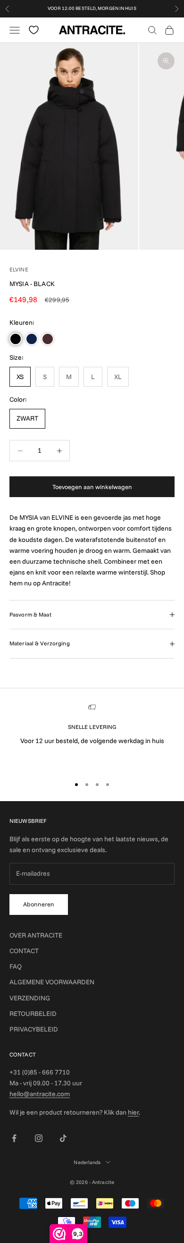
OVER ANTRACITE (35, 935)
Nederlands (87, 1162)
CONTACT (24, 951)
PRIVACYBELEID (33, 1029)
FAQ (15, 966)
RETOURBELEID (33, 1013)
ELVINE (18, 269)
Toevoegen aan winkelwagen (92, 486)
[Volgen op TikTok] (63, 1138)
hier (133, 1112)
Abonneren (38, 904)
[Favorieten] (33, 29)
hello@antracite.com (39, 1094)
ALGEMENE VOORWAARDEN (51, 982)
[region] (92, 736)
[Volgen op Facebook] (14, 1138)
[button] (15, 339)
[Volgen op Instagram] (38, 1138)
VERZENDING (29, 998)
